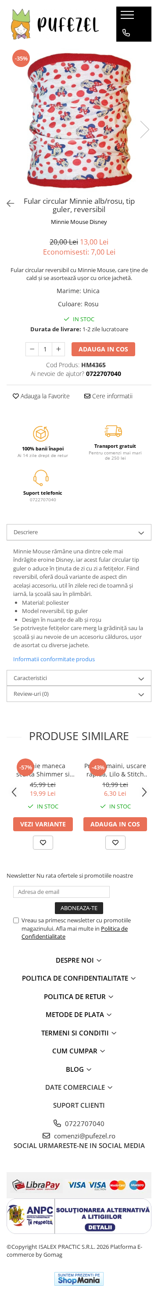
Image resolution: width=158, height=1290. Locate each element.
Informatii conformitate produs (54, 659)
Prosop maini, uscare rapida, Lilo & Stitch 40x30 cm (115, 770)
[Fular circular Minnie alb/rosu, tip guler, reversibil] (79, 120)
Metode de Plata (76, 1014)
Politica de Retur (76, 996)
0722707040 (83, 1123)
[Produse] (128, 17)
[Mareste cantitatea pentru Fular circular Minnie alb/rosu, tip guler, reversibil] (58, 349)
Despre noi (76, 960)
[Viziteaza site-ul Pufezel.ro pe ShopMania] (79, 1279)
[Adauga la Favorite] (43, 843)
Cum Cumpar (75, 1050)
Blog (76, 1069)
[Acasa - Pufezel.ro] (55, 24)
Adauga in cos (103, 349)
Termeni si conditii (76, 1032)
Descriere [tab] (26, 532)
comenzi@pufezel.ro (83, 1135)
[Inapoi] (6, 203)
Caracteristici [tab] (30, 678)
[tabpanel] (79, 120)
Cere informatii (111, 396)
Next (144, 129)
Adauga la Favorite (44, 396)
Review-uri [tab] (31, 694)
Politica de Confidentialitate (76, 978)
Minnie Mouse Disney (79, 222)
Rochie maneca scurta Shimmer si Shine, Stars (43, 770)
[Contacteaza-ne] (126, 33)
